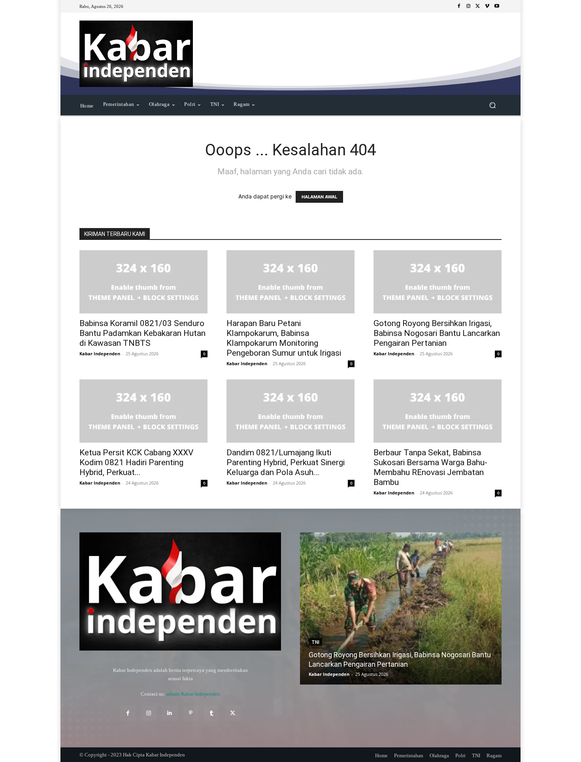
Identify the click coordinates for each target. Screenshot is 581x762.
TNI (352, 633)
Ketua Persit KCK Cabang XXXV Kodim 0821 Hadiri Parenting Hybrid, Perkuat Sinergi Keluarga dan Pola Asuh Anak (435, 654)
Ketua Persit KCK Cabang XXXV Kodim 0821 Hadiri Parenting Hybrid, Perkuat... (136, 462)
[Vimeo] (487, 6)
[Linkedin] (169, 713)
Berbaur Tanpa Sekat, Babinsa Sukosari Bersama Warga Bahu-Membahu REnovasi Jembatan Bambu (430, 467)
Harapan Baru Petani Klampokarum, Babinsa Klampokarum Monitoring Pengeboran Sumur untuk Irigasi (283, 338)
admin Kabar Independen (193, 694)
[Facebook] (459, 6)
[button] (492, 105)
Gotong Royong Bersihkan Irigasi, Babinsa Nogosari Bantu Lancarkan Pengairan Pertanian (437, 333)
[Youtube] (497, 6)
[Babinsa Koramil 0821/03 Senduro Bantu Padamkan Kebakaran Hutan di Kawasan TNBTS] (143, 281)
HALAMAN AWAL (319, 197)
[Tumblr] (211, 713)
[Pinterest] (190, 713)
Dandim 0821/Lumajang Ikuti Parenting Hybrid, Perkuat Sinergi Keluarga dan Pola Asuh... (285, 462)
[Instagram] (468, 6)
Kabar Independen (99, 353)
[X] (478, 6)
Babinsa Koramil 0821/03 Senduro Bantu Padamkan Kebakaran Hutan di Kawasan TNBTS (142, 333)
